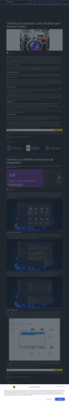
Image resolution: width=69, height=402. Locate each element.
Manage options (49, 399)
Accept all (60, 399)
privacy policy (18, 395)
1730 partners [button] (10, 390)
